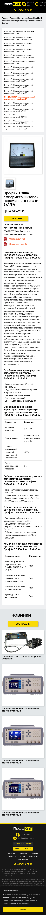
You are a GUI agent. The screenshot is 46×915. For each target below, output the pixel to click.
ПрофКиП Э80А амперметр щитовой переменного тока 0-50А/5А (18, 80)
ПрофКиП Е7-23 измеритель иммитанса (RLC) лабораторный (20, 814)
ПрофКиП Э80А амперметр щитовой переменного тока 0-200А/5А (18, 104)
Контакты (23, 859)
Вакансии (33, 856)
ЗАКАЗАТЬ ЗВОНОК (23, 849)
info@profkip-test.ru (26, 838)
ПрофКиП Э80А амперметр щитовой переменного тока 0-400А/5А (18, 86)
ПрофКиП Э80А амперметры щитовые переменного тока (19, 62)
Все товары (23, 624)
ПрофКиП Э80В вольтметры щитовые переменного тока (19, 32)
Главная (5, 18)
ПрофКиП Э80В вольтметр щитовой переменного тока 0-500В (18, 44)
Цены (22, 856)
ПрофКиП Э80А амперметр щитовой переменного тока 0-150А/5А (18, 116)
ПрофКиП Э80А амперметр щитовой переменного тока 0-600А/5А (18, 74)
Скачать (12, 856)
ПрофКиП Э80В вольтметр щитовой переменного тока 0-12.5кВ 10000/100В (19, 56)
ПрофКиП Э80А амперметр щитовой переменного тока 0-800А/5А (18, 68)
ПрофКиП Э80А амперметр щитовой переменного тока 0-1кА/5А (18, 110)
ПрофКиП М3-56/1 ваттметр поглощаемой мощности (21, 658)
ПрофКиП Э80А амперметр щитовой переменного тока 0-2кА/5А (19, 98)
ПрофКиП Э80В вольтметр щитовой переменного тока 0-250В (18, 50)
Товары (13, 18)
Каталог (24, 854)
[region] (23, 900)
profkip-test (30, 4)
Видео (35, 854)
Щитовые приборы (24, 18)
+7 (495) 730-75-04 (23, 10)
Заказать (16, 218)
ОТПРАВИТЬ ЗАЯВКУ (23, 844)
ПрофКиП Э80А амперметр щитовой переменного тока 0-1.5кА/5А (18, 128)
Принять (23, 910)
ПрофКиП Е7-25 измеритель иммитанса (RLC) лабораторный (20, 710)
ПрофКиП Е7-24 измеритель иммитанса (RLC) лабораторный (20, 762)
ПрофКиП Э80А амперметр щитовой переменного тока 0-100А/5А (18, 122)
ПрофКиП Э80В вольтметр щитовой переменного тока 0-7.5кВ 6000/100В (18, 38)
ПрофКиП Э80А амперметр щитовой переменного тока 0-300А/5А (18, 92)
